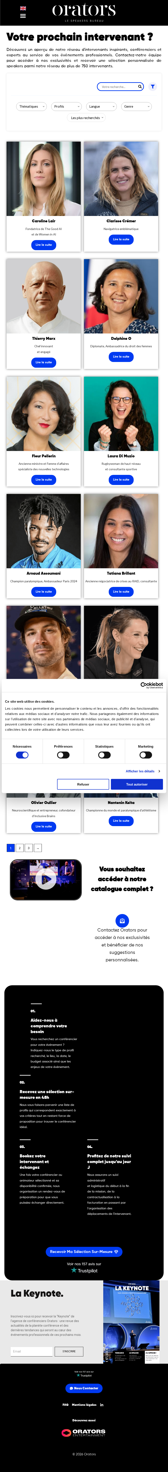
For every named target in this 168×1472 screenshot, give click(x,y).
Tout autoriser (137, 784)
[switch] (63, 755)
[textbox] (84, 117)
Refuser (83, 784)
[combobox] (31, 106)
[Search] (140, 86)
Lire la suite (44, 244)
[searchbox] (32, 106)
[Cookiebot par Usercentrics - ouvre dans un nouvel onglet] (144, 685)
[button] (23, 15)
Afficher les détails (140, 771)
